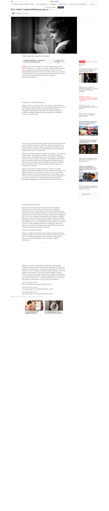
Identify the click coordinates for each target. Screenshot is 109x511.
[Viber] (88, 1)
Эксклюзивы (53, 4)
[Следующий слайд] (98, 4)
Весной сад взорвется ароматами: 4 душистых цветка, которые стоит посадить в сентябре (88, 187)
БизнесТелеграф (63, 4)
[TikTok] (97, 2)
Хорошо (61, 7)
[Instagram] (95, 1)
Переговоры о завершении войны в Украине (23, 4)
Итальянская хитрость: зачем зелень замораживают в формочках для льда (88, 107)
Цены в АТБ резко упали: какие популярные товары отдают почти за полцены (88, 123)
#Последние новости (32, 296)
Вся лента (81, 64)
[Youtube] (92, 2)
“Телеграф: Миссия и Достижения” (77, 4)
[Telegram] (90, 1)
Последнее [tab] (82, 61)
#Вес (20, 296)
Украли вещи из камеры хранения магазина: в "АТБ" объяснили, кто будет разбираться (88, 160)
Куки (54, 7)
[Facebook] (86, 1)
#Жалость (40, 296)
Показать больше (86, 194)
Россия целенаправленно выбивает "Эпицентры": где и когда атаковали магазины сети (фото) (88, 168)
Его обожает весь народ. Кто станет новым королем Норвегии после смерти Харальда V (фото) (88, 70)
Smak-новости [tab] (89, 61)
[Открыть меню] (12, 1)
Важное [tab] (95, 61)
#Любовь (16, 296)
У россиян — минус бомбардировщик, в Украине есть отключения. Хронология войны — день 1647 (88, 98)
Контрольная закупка (42, 4)
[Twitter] (93, 1)
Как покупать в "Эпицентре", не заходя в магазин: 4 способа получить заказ (87, 115)
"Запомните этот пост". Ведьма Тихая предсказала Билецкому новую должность (88, 141)
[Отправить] (26, 2)
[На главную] (54, 1)
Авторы (92, 4)
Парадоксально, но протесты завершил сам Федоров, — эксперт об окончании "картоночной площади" (88, 89)
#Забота (24, 296)
